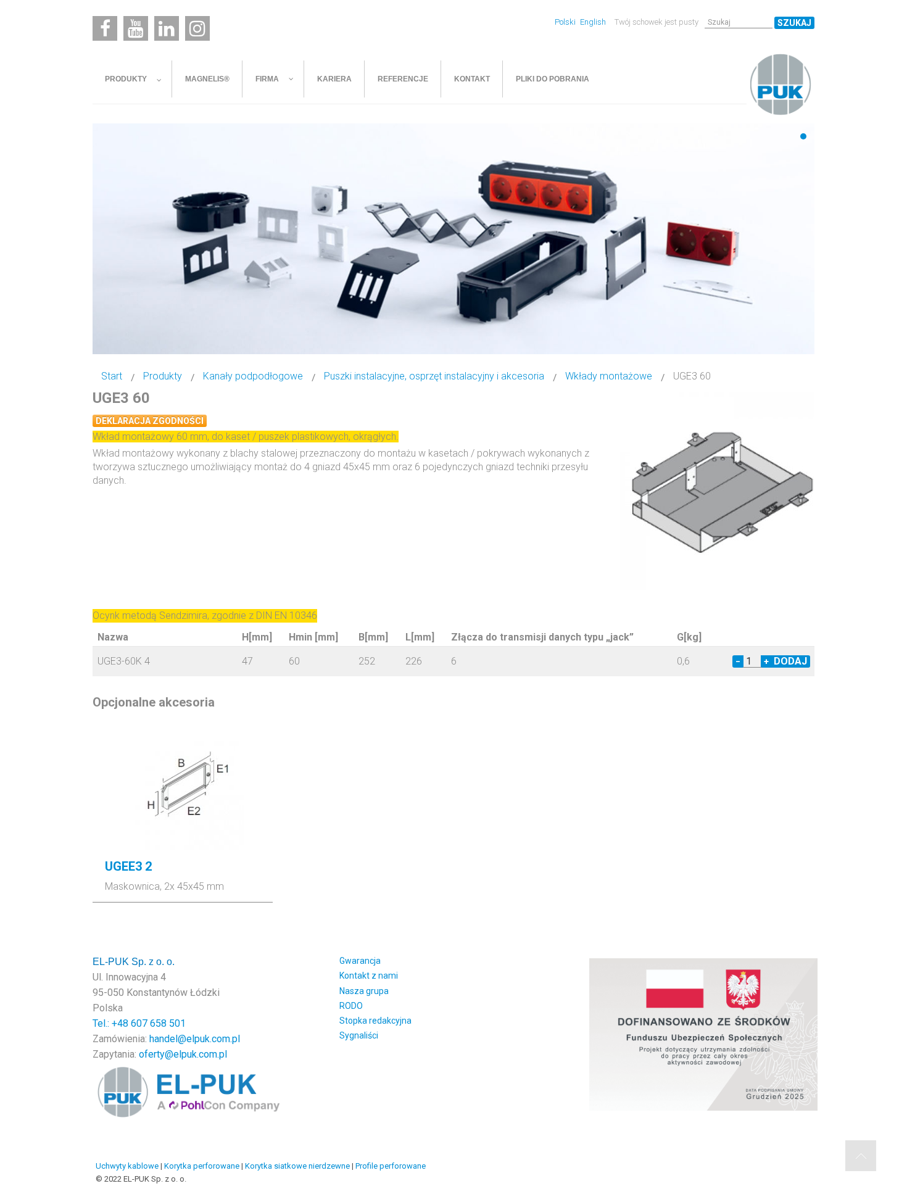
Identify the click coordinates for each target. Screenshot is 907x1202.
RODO (351, 1006)
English (593, 22)
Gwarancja (360, 961)
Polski (566, 22)
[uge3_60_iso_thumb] (719, 490)
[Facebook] (105, 28)
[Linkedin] (166, 28)
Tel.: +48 (112, 1023)
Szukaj (794, 23)
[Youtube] (135, 28)
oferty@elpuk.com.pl (183, 1054)
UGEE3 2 (128, 866)
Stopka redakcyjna (375, 1021)
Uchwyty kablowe (127, 1166)
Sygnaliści (358, 1035)
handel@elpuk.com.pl (194, 1039)
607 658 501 (158, 1023)
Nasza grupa (364, 991)
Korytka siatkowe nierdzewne (297, 1166)
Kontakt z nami (368, 975)
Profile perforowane (390, 1166)
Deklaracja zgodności (150, 421)
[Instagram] (197, 28)
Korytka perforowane (201, 1166)
